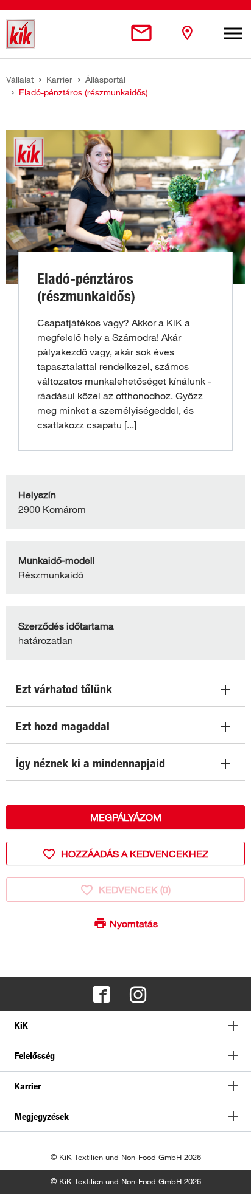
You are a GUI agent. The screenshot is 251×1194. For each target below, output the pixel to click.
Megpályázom (125, 817)
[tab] (125, 1026)
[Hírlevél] (141, 34)
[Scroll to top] (230, 1173)
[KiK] (20, 34)
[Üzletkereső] (187, 34)
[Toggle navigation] (233, 34)
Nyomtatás (134, 924)
